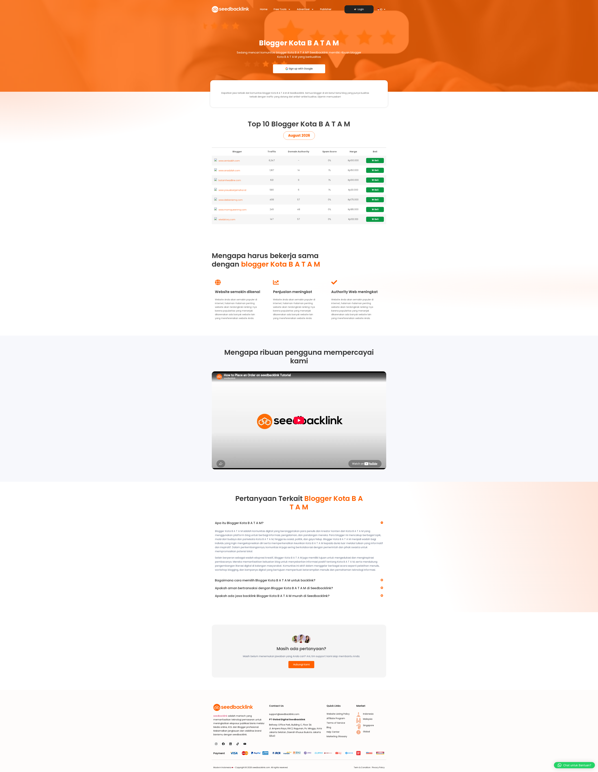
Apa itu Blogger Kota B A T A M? (239, 523)
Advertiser (303, 9)
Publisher (325, 9)
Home (263, 9)
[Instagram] (216, 744)
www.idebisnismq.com (230, 199)
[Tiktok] (237, 744)
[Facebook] (223, 744)
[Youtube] (245, 744)
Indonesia (368, 713)
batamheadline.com (229, 180)
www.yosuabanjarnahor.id (232, 190)
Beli (376, 160)
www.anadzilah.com (229, 170)
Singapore (368, 725)
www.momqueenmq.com (232, 209)
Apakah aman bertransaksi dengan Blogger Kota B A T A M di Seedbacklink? (274, 588)
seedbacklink (220, 715)
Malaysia (367, 719)
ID (381, 9)
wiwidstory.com (226, 219)
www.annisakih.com (229, 160)
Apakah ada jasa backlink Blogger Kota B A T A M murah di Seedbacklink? (272, 596)
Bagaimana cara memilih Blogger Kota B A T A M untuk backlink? (265, 580)
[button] (299, 135)
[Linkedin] (230, 744)
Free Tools (280, 9)
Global (366, 731)
